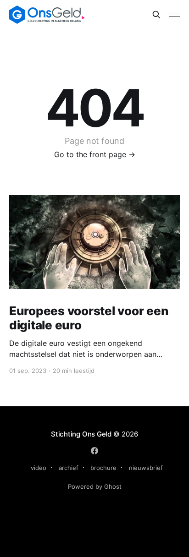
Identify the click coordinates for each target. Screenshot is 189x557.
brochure (103, 467)
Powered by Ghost (95, 486)
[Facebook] (94, 450)
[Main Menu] (174, 15)
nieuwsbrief (146, 467)
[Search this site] (156, 14)
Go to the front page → (94, 154)
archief (68, 467)
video (38, 467)
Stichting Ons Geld (81, 434)
